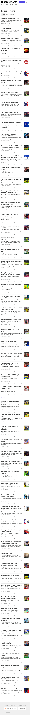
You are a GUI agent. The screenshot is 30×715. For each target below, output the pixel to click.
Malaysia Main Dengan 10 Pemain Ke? (11, 285)
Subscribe (22, 2)
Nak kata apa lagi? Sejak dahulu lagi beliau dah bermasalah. (11, 322)
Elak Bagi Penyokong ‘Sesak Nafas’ (11, 451)
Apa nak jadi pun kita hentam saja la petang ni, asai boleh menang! (11, 475)
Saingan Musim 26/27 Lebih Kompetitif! (9, 215)
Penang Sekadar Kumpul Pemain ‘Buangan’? (10, 619)
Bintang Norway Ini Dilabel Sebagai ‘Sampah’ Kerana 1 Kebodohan (11, 586)
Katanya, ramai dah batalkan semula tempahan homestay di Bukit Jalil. (10, 31)
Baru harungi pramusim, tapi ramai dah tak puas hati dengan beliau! (11, 333)
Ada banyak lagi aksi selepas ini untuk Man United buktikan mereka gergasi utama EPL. (11, 84)
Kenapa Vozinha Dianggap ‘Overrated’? (9, 342)
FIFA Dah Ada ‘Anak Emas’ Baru (10, 689)
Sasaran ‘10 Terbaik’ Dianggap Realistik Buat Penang (10, 495)
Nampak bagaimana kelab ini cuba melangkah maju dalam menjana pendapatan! (9, 253)
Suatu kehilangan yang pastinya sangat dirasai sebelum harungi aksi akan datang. (11, 242)
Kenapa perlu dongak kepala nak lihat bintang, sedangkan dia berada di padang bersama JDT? (11, 277)
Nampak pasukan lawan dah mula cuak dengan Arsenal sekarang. (10, 171)
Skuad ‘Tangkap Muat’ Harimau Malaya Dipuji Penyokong (10, 597)
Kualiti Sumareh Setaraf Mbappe (10, 461)
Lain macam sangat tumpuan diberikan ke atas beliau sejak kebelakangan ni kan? (11, 345)
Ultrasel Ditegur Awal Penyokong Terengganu (10, 49)
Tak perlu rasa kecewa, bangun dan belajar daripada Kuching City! (11, 21)
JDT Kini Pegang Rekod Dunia (9, 112)
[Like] (2, 25)
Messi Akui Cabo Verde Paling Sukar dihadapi (10, 677)
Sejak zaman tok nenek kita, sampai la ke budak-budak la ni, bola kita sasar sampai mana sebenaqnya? (11, 577)
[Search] (27, 14)
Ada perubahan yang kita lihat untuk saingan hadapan (10, 218)
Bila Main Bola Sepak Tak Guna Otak (11, 353)
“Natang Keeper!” (6, 28)
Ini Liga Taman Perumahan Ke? (10, 102)
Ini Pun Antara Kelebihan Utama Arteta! (10, 168)
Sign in (27, 2)
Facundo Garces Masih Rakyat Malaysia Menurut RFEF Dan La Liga (11, 156)
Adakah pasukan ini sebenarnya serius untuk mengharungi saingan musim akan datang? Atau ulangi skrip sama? (11, 622)
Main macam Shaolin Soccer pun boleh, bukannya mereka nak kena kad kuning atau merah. (10, 669)
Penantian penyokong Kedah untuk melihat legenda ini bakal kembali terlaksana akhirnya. (11, 94)
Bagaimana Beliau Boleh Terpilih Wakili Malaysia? (10, 375)
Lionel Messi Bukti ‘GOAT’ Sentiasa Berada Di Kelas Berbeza (11, 631)
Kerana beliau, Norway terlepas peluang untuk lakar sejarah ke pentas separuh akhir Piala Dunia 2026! (11, 589)
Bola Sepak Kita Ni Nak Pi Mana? (10, 575)
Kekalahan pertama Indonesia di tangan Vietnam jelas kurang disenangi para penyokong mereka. (10, 355)
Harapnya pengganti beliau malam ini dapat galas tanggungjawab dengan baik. (11, 148)
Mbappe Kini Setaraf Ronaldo (9, 608)
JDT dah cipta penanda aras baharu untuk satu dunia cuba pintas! (11, 114)
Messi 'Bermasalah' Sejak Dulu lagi (11, 319)
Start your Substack (11, 708)
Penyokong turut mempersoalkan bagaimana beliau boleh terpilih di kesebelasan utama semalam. (9, 379)
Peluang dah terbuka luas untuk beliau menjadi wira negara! (10, 487)
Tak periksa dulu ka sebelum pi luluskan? (11, 73)
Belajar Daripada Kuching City (10, 18)
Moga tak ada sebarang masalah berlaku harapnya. (11, 52)
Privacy (11, 705)
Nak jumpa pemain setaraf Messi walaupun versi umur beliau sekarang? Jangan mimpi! (11, 634)
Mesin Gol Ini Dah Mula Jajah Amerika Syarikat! (9, 363)
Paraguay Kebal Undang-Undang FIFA (10, 666)
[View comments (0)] (8, 25)
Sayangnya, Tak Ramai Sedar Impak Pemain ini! (11, 262)
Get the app (22, 708)
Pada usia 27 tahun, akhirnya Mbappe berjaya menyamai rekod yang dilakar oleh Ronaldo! (11, 611)
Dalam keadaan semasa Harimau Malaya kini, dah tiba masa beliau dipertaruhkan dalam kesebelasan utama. (11, 300)
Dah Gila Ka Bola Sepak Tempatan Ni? (11, 123)
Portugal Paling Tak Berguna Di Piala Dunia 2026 (10, 642)
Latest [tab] (3, 14)
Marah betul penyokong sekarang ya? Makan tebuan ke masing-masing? (10, 104)
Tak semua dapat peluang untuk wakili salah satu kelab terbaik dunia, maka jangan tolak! (11, 230)
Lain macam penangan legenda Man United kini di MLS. (11, 443)
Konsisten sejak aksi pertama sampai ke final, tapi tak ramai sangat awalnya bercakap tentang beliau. (10, 534)
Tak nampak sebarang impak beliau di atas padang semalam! (11, 288)
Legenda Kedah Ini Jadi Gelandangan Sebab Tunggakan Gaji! (10, 414)
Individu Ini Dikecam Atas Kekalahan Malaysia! (8, 134)
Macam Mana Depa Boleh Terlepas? (11, 72)
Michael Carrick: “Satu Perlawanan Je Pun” (11, 81)
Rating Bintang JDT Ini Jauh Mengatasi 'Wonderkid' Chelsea (10, 273)
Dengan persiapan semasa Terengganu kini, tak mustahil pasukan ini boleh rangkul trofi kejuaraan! (11, 512)
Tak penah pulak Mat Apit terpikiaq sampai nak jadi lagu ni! (11, 126)
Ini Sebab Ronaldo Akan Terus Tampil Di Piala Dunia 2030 (10, 564)
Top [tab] (7, 14)
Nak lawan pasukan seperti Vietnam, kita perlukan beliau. (11, 206)
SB (5, 162)
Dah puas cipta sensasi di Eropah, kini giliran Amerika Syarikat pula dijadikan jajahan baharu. (10, 367)
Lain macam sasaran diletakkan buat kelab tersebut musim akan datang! (11, 499)
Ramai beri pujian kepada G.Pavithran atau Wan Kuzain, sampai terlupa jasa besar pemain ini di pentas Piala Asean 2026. (11, 265)
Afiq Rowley (9, 23)
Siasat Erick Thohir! (7, 553)
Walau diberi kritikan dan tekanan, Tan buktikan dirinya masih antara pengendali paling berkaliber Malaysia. (11, 432)
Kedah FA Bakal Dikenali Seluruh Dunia (10, 250)
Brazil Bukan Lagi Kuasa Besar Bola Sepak (11, 654)
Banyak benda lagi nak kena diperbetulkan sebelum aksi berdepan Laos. (11, 454)
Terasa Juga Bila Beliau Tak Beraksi (11, 146)
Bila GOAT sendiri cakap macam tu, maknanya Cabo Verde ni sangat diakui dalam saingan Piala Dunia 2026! (10, 681)
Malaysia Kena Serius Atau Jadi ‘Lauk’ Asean (10, 402)
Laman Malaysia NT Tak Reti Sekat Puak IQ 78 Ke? (11, 387)
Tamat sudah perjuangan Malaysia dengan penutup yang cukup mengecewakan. (11, 138)
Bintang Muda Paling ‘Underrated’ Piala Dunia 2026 (11, 530)
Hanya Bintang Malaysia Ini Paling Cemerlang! (11, 180)
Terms (15, 705)
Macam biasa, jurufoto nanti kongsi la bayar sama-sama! (10, 64)
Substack (8, 712)
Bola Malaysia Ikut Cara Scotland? (11, 520)
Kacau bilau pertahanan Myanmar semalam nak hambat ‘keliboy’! (11, 464)
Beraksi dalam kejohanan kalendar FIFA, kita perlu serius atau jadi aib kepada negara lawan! (10, 405)
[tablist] (8, 14)
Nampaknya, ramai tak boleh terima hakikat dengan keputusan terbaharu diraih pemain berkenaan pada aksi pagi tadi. (11, 691)
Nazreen (6, 489)
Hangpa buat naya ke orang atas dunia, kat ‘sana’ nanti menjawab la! (11, 418)
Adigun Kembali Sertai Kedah (9, 92)
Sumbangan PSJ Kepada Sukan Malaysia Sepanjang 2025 (10, 191)
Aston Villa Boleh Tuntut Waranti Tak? (10, 330)
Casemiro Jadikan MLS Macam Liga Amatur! (11, 440)
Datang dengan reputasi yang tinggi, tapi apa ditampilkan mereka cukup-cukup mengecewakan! (11, 646)
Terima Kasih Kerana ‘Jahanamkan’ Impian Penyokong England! (11, 542)
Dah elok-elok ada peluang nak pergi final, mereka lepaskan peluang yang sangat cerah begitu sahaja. (11, 545)
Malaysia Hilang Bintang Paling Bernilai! (10, 238)
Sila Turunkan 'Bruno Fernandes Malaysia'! (10, 297)
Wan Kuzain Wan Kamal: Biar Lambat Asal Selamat (9, 484)
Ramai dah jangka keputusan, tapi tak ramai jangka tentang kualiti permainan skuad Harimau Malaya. (11, 183)
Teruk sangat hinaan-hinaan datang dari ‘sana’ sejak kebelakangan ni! (10, 390)
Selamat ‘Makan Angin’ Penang (10, 38)
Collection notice (22, 705)
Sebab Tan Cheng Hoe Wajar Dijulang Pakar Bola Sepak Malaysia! (9, 428)
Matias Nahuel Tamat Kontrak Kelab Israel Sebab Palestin (11, 308)
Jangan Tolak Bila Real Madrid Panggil (10, 226)
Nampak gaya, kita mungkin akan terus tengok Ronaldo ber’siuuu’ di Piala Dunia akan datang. (11, 567)
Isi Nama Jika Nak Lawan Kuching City (11, 61)
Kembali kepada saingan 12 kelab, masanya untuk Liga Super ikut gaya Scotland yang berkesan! (11, 522)
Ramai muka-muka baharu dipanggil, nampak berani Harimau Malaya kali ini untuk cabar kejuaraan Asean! (10, 601)
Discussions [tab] (11, 14)
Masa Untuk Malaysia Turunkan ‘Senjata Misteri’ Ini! (10, 203)
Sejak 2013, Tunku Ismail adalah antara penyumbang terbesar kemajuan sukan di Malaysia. (11, 195)
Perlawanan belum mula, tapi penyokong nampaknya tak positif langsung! (11, 41)
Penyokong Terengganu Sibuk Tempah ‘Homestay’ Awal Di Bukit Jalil (11, 508)
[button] (2, 4)
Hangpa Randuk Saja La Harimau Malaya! (10, 472)
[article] (15, 22)
